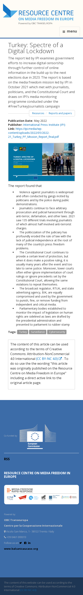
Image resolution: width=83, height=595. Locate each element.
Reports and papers (60, 113)
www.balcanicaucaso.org (21, 548)
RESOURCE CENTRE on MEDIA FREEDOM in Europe (37, 475)
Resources (38, 113)
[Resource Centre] (39, 14)
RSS (7, 459)
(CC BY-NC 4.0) (47, 358)
